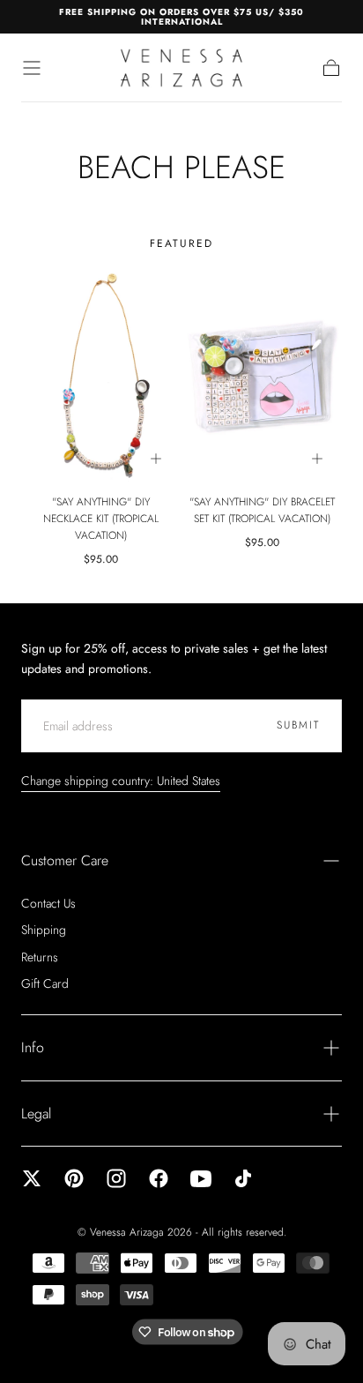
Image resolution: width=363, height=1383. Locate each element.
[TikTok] (243, 1178)
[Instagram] (116, 1178)
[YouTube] (201, 1178)
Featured (181, 243)
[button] (31, 67)
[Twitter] (31, 1178)
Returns (39, 957)
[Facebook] (158, 1178)
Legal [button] (36, 1113)
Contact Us (48, 903)
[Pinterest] (74, 1178)
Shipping (43, 929)
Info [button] (32, 1047)
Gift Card (45, 983)
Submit (298, 725)
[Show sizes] (156, 459)
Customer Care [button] (64, 860)
